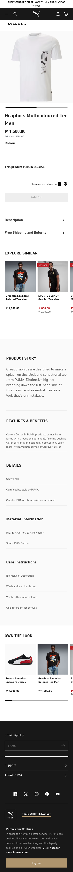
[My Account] (58, 14)
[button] (8, 14)
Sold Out (36, 197)
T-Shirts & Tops (17, 24)
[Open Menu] (8, 14)
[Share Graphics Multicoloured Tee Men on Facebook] (59, 184)
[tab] (20, 107)
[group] (20, 283)
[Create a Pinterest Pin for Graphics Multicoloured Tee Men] (65, 184)
